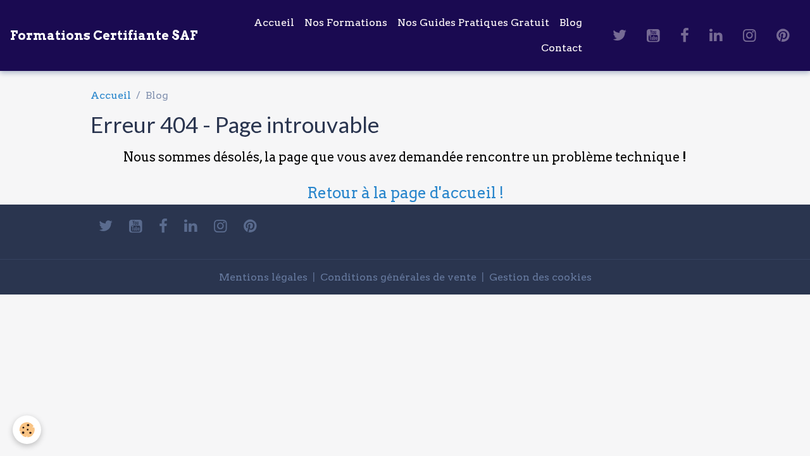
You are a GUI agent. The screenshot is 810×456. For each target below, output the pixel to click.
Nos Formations (345, 22)
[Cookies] (27, 429)
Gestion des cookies (540, 277)
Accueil (274, 22)
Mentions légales (263, 277)
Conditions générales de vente (398, 277)
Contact (561, 48)
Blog (570, 22)
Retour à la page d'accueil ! (405, 193)
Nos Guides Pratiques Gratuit (473, 22)
